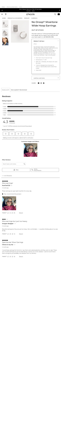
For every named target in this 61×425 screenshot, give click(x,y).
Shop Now (28, 10)
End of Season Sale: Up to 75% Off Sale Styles (30, 9)
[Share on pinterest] (43, 83)
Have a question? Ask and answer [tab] (19, 89)
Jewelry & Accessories (15, 18)
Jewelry (27, 18)
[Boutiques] (6, 14)
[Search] (55, 14)
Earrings (34, 18)
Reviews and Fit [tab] (5, 89)
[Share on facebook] (38, 83)
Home (4, 18)
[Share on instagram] (41, 83)
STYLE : (35, 44)
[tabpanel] (30, 177)
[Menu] (2, 14)
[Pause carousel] (60, 10)
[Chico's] (30, 14)
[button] (59, 14)
